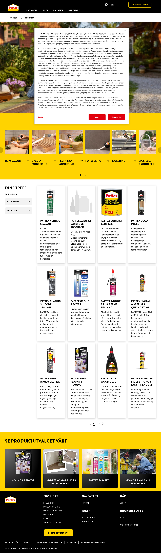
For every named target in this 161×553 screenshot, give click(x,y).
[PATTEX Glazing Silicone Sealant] (51, 303)
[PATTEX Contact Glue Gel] (112, 224)
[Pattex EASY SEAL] (100, 468)
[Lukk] (125, 30)
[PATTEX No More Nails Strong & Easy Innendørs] (142, 380)
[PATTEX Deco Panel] (142, 224)
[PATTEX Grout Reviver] (81, 303)
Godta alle (116, 117)
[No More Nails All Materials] (138, 468)
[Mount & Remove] (23, 468)
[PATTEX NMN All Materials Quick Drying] (142, 303)
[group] (80, 154)
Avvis (97, 117)
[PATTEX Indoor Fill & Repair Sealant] (112, 303)
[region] (81, 76)
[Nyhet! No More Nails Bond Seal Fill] (61, 468)
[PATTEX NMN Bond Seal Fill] (51, 380)
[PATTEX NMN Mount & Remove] (81, 380)
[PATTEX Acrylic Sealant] (51, 224)
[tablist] (80, 175)
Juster (41, 117)
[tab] (80, 175)
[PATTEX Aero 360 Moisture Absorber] (81, 224)
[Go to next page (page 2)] (103, 424)
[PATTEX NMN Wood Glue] (112, 380)
